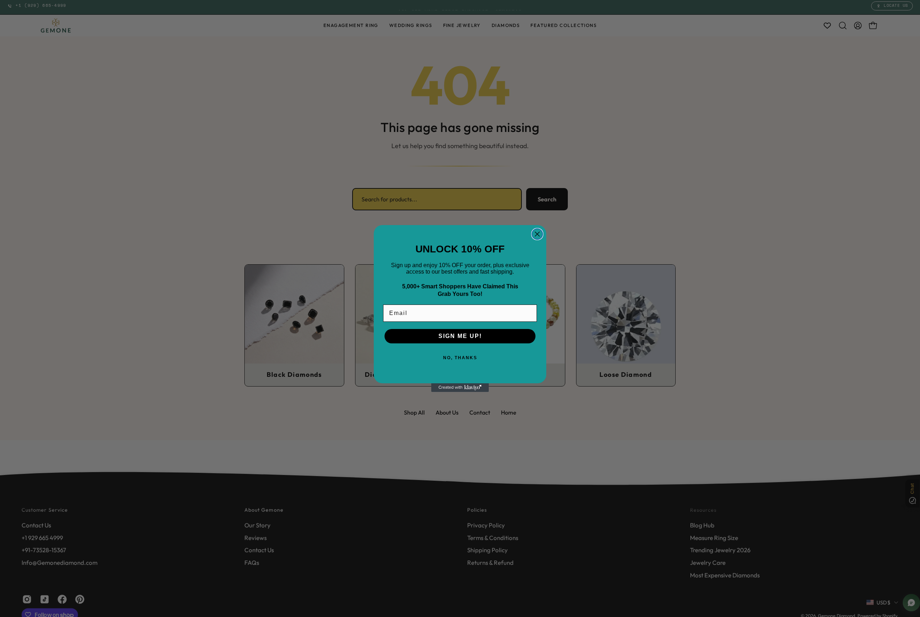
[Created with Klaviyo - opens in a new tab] (460, 387)
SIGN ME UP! (460, 336)
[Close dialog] (537, 234)
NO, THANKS (460, 357)
